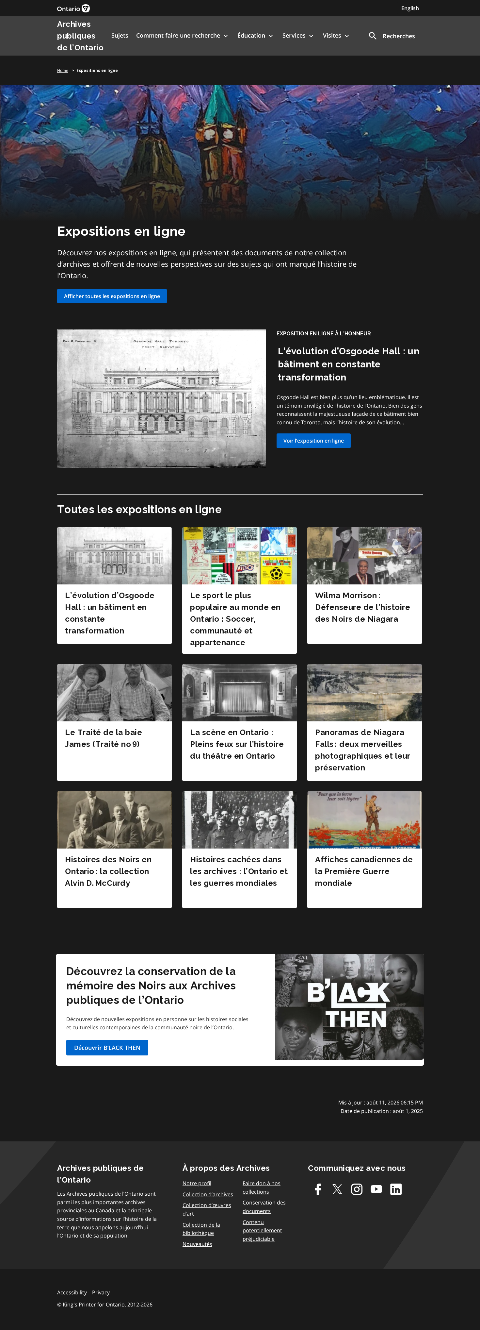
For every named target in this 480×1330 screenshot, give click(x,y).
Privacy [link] (101, 1292)
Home (62, 70)
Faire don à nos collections (261, 1187)
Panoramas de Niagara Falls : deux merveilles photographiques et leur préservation (362, 750)
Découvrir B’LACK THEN (107, 1048)
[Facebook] (318, 1189)
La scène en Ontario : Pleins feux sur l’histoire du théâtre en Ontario (237, 744)
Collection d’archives (208, 1194)
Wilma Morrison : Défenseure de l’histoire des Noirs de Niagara (362, 607)
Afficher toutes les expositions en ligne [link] (112, 296)
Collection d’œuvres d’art (207, 1209)
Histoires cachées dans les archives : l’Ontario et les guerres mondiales (239, 871)
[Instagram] (357, 1189)
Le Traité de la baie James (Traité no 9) (103, 738)
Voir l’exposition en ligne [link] (313, 440)
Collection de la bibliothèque (201, 1229)
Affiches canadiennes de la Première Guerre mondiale (364, 871)
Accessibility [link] (72, 1292)
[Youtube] (376, 1189)
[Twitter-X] (337, 1189)
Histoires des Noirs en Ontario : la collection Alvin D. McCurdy (108, 871)
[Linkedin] (396, 1189)
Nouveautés (197, 1244)
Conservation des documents (264, 1207)
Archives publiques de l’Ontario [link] (80, 35)
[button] (391, 36)
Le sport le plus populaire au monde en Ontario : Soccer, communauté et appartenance (235, 619)
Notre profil (197, 1183)
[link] (73, 8)
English (410, 8)
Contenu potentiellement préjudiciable (262, 1230)
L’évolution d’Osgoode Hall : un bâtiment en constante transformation (348, 364)
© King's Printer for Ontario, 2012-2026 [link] (104, 1304)
